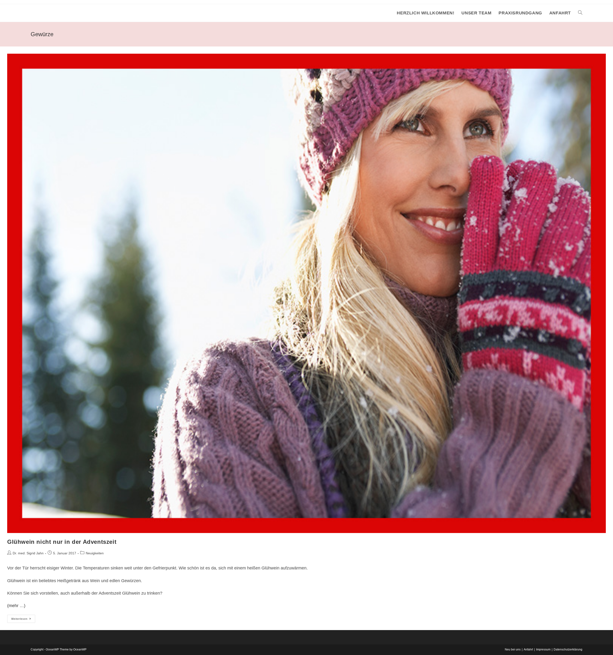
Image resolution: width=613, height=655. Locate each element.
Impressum (543, 649)
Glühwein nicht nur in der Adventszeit (61, 542)
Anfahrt (528, 649)
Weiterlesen (23, 620)
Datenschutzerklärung (568, 649)
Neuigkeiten (95, 553)
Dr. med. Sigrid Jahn (28, 553)
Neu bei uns (513, 649)
